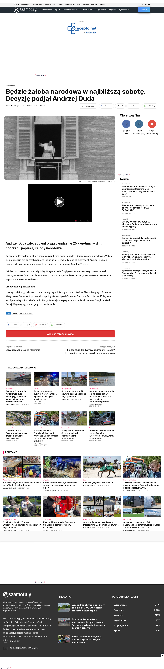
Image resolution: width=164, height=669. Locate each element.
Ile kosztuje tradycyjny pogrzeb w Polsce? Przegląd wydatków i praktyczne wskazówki (90, 351)
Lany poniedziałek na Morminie (23, 350)
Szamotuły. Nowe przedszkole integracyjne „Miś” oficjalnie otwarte (101, 523)
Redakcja (15, 105)
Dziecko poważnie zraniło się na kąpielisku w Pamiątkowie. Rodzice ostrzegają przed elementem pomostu (102, 396)
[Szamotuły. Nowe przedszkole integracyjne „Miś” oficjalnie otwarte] (102, 506)
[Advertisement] (82, 55)
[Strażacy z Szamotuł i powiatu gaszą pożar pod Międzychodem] (74, 379)
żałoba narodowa (26, 313)
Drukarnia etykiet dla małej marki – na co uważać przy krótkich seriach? (139, 240)
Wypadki (36, 388)
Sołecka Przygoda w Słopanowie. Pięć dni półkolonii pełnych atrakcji (22, 483)
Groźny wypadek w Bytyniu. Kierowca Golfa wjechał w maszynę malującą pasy (45, 395)
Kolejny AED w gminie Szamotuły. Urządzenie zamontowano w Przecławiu (59, 525)
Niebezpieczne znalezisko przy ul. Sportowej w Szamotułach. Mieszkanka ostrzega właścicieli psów (139, 190)
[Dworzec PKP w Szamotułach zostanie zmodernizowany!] (18, 418)
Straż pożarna (66, 388)
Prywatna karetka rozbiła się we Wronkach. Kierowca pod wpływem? (101, 433)
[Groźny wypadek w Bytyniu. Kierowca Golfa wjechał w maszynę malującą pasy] (46, 379)
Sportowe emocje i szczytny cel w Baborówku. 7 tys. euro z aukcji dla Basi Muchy (139, 273)
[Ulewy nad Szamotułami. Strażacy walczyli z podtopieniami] (74, 418)
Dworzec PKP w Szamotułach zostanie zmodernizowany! (17, 433)
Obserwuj (139, 121)
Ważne (15, 313)
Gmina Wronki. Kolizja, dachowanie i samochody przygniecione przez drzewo (60, 485)
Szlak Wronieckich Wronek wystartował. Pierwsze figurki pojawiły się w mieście (22, 525)
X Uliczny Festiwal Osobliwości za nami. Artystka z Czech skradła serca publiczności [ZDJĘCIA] (46, 435)
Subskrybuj (152, 121)
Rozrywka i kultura (40, 428)
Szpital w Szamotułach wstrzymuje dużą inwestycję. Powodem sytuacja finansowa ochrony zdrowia (17, 396)
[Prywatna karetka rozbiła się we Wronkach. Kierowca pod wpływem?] (102, 418)
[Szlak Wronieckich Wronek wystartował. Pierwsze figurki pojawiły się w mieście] (22, 506)
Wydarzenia (127, 519)
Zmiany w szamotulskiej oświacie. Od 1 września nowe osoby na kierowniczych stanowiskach (139, 257)
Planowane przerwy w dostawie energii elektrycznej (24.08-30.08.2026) (138, 207)
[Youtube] (148, 4)
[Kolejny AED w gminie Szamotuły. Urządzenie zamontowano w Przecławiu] (62, 506)
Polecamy (125, 252)
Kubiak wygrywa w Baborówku (98, 482)
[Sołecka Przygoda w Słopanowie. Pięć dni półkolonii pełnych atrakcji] (22, 467)
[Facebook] (142, 4)
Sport (85, 480)
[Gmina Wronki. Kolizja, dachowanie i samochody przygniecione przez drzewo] (62, 467)
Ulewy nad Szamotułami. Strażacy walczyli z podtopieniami (73, 433)
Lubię (126, 121)
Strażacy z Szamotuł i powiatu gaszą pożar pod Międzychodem (73, 394)
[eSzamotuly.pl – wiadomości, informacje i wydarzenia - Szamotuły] (25, 10)
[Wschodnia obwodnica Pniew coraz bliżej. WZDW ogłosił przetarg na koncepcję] (64, 607)
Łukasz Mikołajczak (12, 405)
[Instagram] (145, 4)
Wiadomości (10, 86)
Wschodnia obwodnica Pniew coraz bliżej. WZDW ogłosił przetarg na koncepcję (88, 608)
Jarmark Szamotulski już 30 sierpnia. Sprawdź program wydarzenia (87, 639)
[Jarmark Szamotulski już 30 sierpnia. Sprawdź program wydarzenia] (64, 639)
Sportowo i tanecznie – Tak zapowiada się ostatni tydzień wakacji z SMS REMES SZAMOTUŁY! (141, 525)
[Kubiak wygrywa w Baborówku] (102, 467)
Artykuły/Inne (126, 235)
